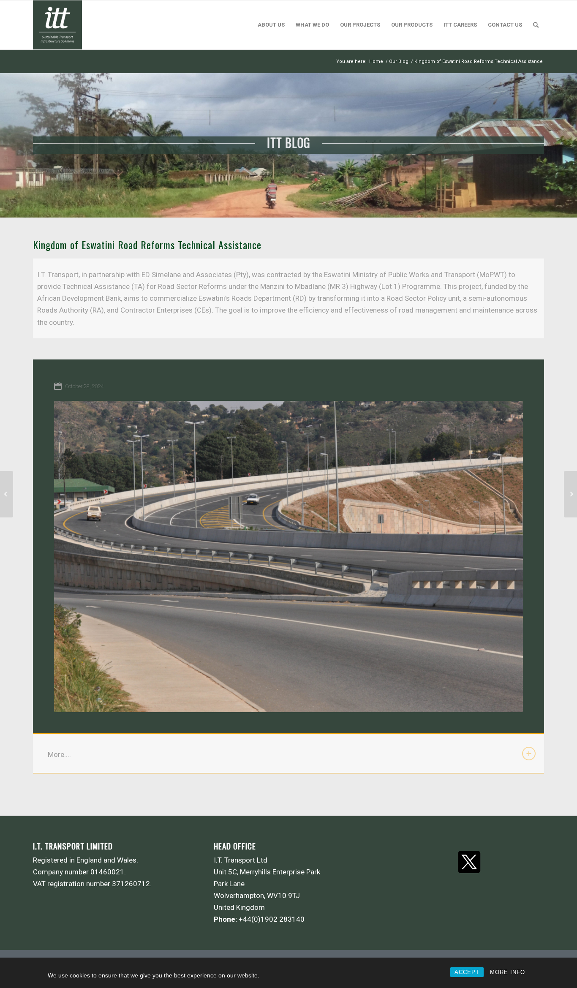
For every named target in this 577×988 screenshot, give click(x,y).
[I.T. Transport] (57, 24)
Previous (73, 556)
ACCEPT (467, 972)
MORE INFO (507, 972)
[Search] (536, 24)
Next (504, 556)
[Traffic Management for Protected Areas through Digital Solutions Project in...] (6, 494)
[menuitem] (271, 24)
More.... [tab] (59, 754)
